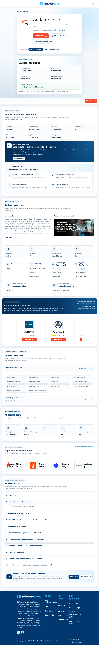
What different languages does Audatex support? (24, 546)
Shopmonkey (65, 465)
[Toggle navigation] (5, 4)
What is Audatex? (12, 495)
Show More (8, 237)
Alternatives (33, 101)
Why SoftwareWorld (50, 602)
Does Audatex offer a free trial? (18, 513)
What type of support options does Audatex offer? (25, 533)
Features (15, 101)
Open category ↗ (84, 368)
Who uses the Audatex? (15, 552)
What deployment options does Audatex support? (25, 558)
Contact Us (49, 615)
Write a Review (59, 35)
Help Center (49, 611)
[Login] (93, 3)
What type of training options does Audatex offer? (25, 539)
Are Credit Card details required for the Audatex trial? (26, 520)
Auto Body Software (35, 49)
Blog (46, 607)
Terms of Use (77, 642)
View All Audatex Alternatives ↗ (84, 446)
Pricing (23, 101)
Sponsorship (63, 620)
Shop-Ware (42, 465)
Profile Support (86, 576)
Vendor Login (74, 608)
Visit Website (39, 35)
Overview (6, 101)
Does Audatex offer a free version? (19, 502)
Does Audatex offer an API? (16, 526)
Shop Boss (18, 465)
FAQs (41, 101)
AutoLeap (88, 465)
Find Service (61, 610)
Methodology (63, 615)
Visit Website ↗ (91, 101)
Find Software (61, 604)
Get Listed (73, 604)
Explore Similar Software (43, 41)
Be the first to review (57, 30)
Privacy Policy (75, 639)
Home (19, 11)
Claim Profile (56, 19)
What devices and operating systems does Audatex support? (29, 565)
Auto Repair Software (52, 49)
